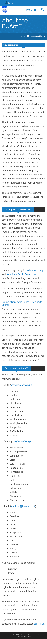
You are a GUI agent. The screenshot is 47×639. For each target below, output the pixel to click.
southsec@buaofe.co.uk (23, 506)
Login (10, 3)
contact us (39, 623)
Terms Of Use (37, 635)
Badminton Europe (35, 270)
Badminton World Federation (21, 274)
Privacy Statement (24, 637)
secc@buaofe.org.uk (22, 441)
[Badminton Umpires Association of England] (4, 9)
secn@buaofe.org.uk (21, 384)
